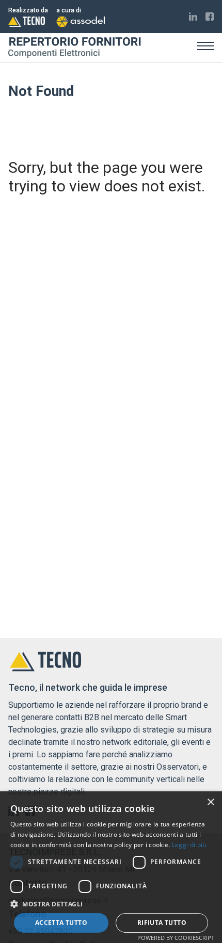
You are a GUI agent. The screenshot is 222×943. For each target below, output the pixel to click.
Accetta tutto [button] (61, 922)
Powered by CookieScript (175, 937)
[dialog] (111, 867)
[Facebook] (209, 16)
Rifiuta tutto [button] (161, 922)
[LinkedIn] (193, 16)
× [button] (210, 802)
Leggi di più (189, 844)
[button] (111, 904)
